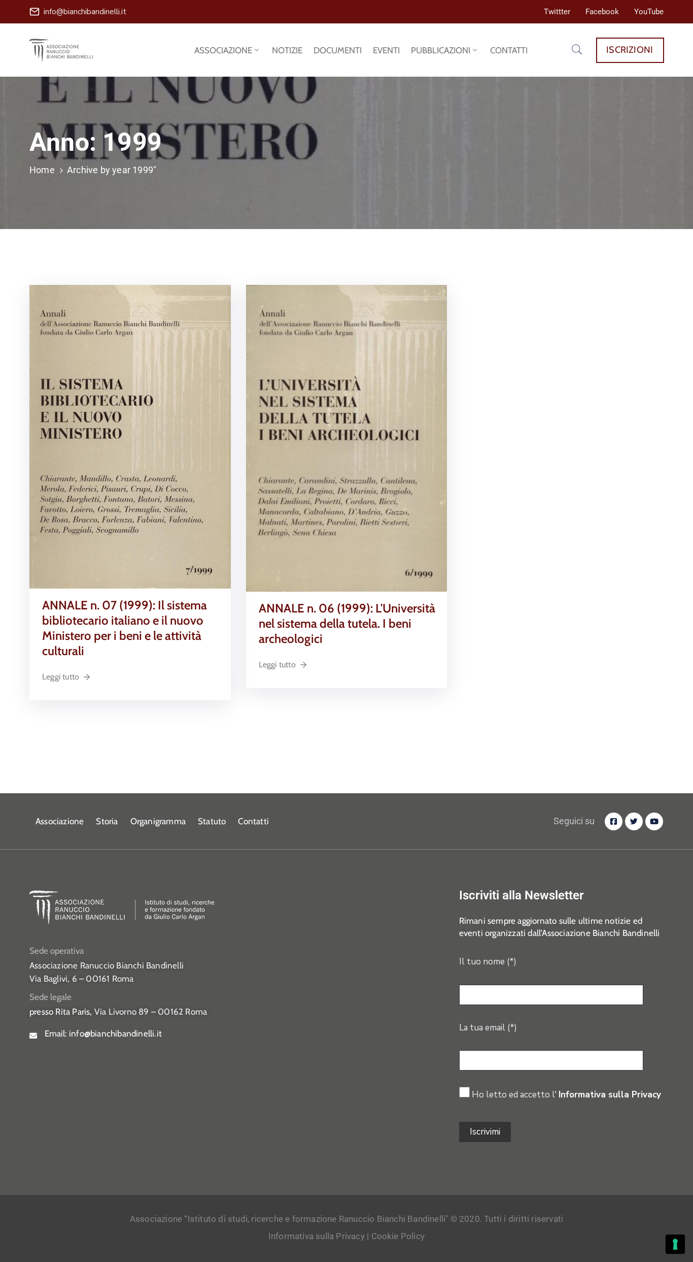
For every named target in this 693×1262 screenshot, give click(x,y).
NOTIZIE (287, 50)
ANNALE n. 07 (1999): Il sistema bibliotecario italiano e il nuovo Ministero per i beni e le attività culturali (124, 628)
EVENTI (386, 50)
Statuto (212, 821)
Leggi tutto (60, 677)
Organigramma (158, 821)
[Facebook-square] (613, 821)
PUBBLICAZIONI (440, 50)
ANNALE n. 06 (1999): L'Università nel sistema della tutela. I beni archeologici (347, 623)
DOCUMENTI (338, 50)
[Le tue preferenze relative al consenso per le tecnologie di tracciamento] (675, 1244)
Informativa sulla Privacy (610, 1095)
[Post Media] (130, 436)
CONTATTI (509, 50)
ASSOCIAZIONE (223, 50)
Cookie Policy (398, 1236)
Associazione (60, 821)
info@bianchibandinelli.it (85, 12)
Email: (103, 1033)
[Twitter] (634, 821)
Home (42, 170)
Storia (107, 821)
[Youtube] (654, 821)
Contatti (253, 821)
